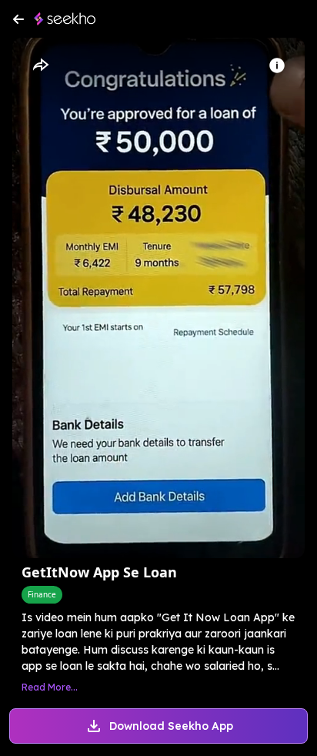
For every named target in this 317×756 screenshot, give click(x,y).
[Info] (277, 65)
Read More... (50, 687)
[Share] (40, 65)
